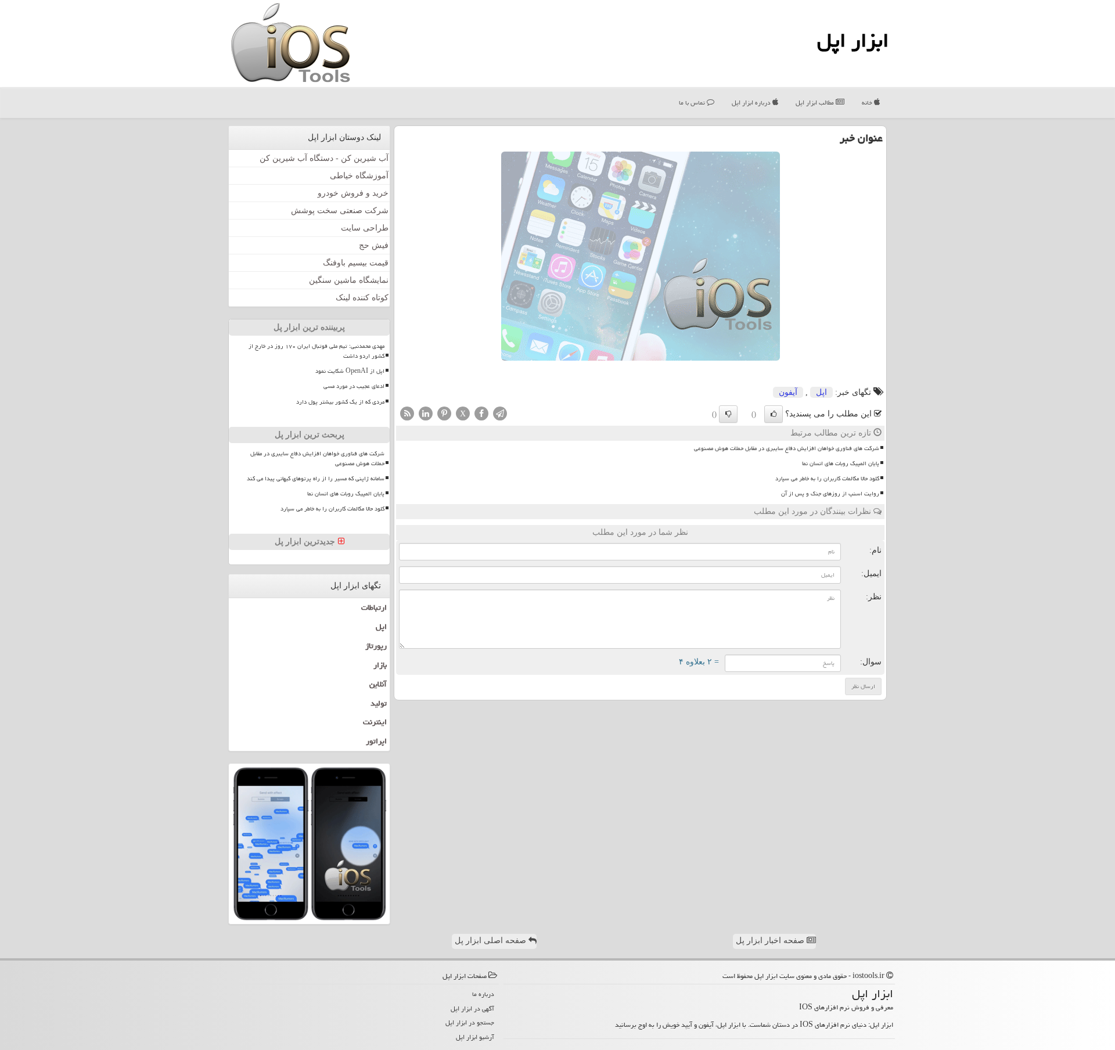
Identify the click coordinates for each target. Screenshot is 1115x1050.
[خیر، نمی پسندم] (728, 414)
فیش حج (374, 245)
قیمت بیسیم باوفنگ (356, 262)
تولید (379, 703)
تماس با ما (693, 102)
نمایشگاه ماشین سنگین (349, 280)
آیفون (788, 392)
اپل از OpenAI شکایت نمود (349, 371)
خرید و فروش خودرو (353, 193)
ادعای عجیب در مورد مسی (353, 386)
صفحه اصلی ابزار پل (491, 940)
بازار (380, 665)
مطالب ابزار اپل (816, 102)
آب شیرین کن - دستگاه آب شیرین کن (324, 158)
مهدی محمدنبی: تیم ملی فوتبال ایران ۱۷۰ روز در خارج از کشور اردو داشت (316, 351)
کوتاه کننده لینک (362, 297)
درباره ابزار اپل (752, 102)
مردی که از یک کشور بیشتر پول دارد (340, 402)
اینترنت (375, 721)
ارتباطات (374, 607)
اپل (821, 392)
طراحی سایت (365, 228)
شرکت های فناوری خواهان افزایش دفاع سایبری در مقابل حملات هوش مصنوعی (786, 448)
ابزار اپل (853, 40)
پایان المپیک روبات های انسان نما (840, 463)
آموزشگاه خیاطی (359, 175)
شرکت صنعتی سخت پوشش (340, 210)
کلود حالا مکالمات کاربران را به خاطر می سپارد (827, 478)
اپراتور (376, 741)
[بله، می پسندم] (773, 414)
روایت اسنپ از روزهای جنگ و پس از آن (830, 493)
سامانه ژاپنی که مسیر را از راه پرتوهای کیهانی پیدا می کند (315, 478)
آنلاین (378, 684)
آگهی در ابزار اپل (472, 1008)
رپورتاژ (376, 645)
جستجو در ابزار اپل (469, 1022)
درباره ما (483, 994)
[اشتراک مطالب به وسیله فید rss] (407, 412)
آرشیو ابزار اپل (475, 1037)
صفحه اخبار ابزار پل (771, 940)
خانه (868, 102)
